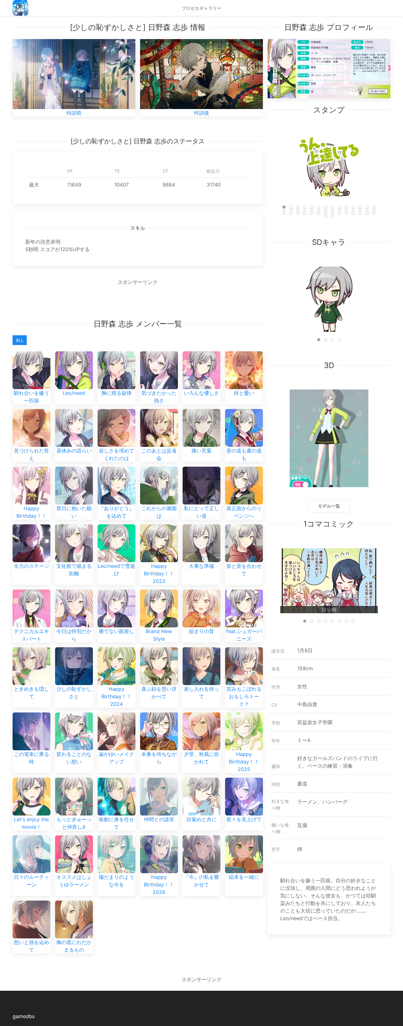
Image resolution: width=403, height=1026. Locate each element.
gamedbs (24, 1016)
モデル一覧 (329, 506)
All (20, 340)
